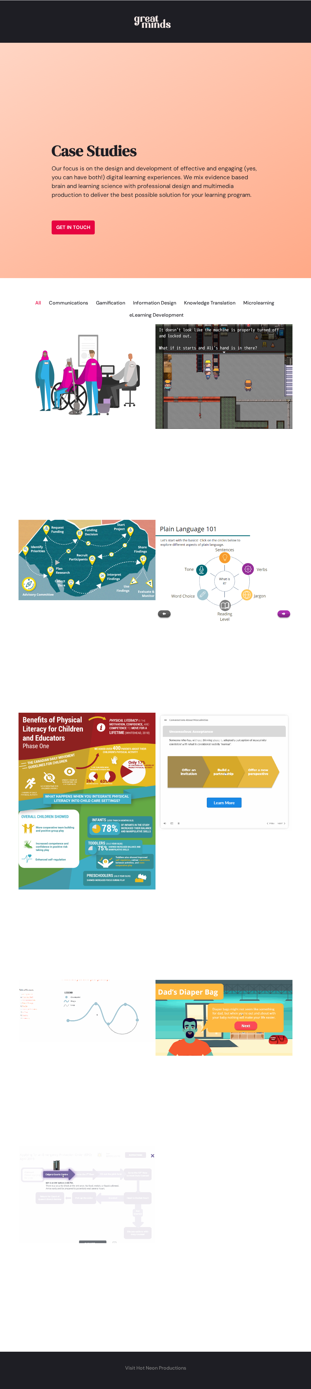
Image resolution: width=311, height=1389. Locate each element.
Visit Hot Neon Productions (155, 1368)
